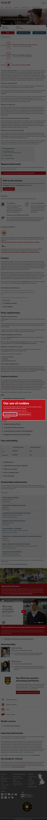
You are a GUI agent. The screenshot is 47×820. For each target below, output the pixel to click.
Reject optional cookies (24, 414)
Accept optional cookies (10, 414)
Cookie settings (6, 417)
